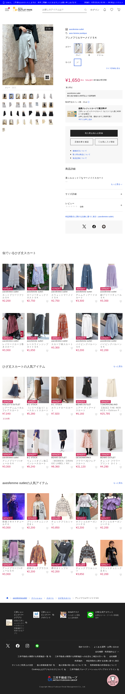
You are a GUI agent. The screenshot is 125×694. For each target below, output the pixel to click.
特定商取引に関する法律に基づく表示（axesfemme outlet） (90, 217)
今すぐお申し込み (85, 119)
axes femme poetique (78, 33)
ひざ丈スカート (64, 598)
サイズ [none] (68, 62)
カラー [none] (68, 47)
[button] (27, 54)
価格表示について (80, 151)
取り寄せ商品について (81, 154)
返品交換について (80, 158)
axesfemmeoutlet (20, 598)
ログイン (94, 10)
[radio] (78, 49)
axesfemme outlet (76, 29)
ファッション (36, 598)
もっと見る (115, 184)
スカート (50, 598)
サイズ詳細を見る (113, 68)
